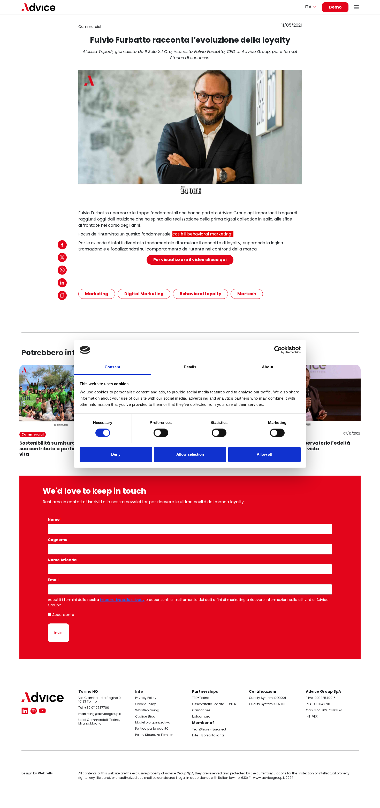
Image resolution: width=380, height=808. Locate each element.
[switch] (161, 433)
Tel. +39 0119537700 (93, 707)
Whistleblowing (147, 710)
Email (54, 579)
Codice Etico (145, 716)
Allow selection (190, 454)
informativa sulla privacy (122, 599)
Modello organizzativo (152, 722)
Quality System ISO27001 (268, 704)
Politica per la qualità (152, 728)
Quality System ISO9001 (267, 698)
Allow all (264, 454)
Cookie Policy (145, 704)
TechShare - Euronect (209, 729)
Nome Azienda (62, 559)
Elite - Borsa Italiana (208, 735)
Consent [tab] (112, 367)
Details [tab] (190, 367)
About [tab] (267, 367)
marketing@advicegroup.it (99, 714)
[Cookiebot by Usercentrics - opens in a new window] (278, 350)
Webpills (45, 773)
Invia (58, 632)
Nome (55, 519)
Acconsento (63, 614)
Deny (115, 454)
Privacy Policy (145, 698)
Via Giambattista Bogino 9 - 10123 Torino (100, 700)
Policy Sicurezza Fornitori (154, 735)
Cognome (57, 539)
